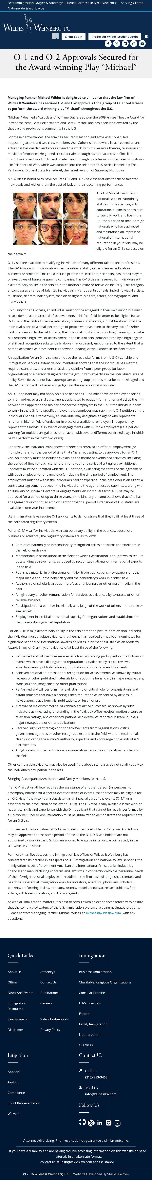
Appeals (14, 1072)
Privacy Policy (50, 1030)
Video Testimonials (54, 1019)
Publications (49, 993)
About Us (15, 972)
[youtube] (142, 43)
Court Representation (24, 1103)
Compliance (16, 1093)
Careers (46, 1003)
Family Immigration (93, 1024)
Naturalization (90, 1034)
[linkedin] (125, 43)
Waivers (14, 1113)
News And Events (20, 993)
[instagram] (133, 43)
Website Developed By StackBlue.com (101, 1174)
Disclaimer (15, 1030)
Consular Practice (92, 993)
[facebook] (108, 43)
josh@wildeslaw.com (76, 1162)
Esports (84, 1014)
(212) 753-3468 (96, 1077)
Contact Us (48, 982)
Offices (13, 982)
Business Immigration (95, 972)
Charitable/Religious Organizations (105, 982)
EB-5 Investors (90, 1003)
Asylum (13, 1082)
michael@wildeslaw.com (103, 913)
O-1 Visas (86, 1045)
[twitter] (116, 43)
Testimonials (17, 1019)
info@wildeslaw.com (100, 1094)
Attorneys (47, 972)
